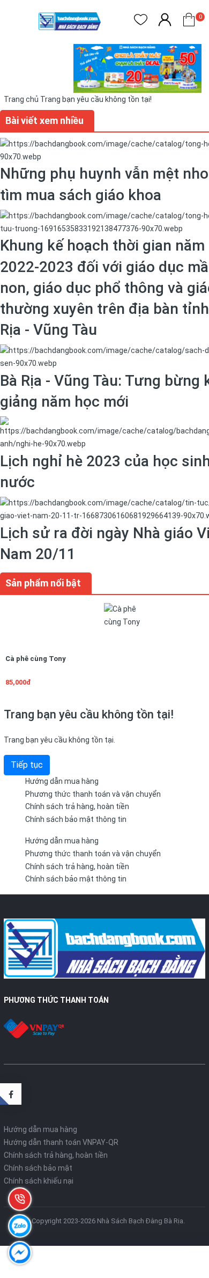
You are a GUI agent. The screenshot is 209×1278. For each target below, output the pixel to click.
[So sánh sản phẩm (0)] (164, 22)
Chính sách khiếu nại (38, 1181)
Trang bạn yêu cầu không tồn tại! (96, 99)
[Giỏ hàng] (189, 22)
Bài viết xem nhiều (44, 120)
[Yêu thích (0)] (140, 22)
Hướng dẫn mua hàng (62, 781)
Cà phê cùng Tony (35, 659)
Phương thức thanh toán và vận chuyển (93, 794)
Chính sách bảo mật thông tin (75, 819)
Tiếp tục (27, 765)
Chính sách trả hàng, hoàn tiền (77, 806)
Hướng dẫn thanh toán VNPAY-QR (61, 1142)
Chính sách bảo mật (38, 1168)
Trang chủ (21, 99)
